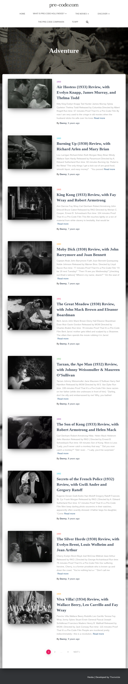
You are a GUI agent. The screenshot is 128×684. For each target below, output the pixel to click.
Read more (99, 118)
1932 (59, 359)
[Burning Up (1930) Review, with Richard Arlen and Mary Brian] (30, 152)
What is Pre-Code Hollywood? (49, 14)
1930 (59, 138)
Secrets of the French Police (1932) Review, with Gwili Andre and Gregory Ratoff (85, 484)
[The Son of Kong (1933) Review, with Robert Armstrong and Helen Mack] (30, 432)
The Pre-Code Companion (51, 22)
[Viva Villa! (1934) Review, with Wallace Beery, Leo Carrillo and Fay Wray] (30, 607)
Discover (102, 14)
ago (74, 123)
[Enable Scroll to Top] (122, 678)
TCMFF (75, 22)
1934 (59, 594)
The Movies (81, 14)
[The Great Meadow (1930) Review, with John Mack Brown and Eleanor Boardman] (30, 313)
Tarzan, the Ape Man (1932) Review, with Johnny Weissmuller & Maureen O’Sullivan (88, 369)
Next (76, 652)
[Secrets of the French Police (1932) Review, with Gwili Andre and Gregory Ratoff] (30, 487)
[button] (65, 14)
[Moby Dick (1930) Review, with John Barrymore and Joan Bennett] (30, 257)
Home (22, 14)
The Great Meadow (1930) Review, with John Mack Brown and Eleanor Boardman (87, 309)
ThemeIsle (115, 677)
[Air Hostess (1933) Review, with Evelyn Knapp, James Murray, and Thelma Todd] (30, 93)
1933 (59, 82)
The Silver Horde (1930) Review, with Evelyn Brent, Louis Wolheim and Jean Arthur (88, 544)
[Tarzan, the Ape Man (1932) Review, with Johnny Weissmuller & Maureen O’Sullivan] (30, 372)
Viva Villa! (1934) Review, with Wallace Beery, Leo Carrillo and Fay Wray (87, 604)
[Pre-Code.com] (64, 5)
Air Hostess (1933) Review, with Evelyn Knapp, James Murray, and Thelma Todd (86, 92)
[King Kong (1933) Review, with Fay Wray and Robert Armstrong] (30, 203)
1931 (59, 299)
